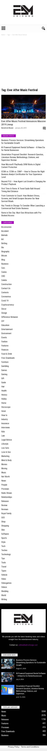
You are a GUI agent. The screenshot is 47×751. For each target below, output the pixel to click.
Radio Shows (6, 493)
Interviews (5, 427)
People (4, 485)
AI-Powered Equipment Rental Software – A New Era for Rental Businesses (23, 148)
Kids (3, 431)
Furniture (4, 362)
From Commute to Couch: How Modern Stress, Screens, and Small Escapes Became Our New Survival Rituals (20, 198)
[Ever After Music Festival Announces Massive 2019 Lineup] (23, 107)
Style (3, 542)
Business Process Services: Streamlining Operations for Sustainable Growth (22, 141)
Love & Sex (6, 452)
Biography (5, 251)
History (4, 395)
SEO (3, 517)
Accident (5, 231)
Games (4, 370)
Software (5, 534)
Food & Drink (6, 354)
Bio (2, 247)
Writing (4, 599)
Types (3, 570)
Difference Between (9, 317)
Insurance (5, 423)
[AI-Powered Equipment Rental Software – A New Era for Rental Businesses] (7, 677)
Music (3, 472)
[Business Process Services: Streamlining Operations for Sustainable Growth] (7, 664)
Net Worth (5, 476)
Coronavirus (6, 296)
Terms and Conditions (30, 747)
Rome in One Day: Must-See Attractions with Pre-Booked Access (21, 214)
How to (4, 415)
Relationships (6, 497)
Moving (4, 468)
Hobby (4, 399)
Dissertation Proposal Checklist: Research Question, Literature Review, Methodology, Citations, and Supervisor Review (22, 157)
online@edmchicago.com (28, 645)
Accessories (6, 227)
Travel (3, 566)
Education (5, 325)
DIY (2, 321)
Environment (6, 333)
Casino (4, 272)
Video (3, 579)
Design (4, 313)
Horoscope (5, 407)
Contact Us (5, 288)
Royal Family (6, 513)
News (3, 480)
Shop (3, 521)
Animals (4, 235)
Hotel (3, 411)
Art (2, 239)
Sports (4, 538)
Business (4, 264)
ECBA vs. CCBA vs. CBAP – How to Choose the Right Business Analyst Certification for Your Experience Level (23, 174)
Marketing (5, 456)
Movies (4, 464)
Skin (3, 530)
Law (3, 435)
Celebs (4, 280)
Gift (2, 378)
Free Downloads (8, 358)
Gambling (5, 366)
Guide (3, 382)
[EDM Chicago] (23, 12)
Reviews (4, 509)
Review (4, 505)
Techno (4, 550)
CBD (3, 276)
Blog (3, 259)
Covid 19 (4, 300)
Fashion (4, 341)
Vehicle (4, 575)
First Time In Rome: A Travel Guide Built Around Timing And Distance (20, 190)
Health (4, 390)
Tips (3, 558)
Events (4, 337)
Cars (3, 268)
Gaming (4, 374)
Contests (5, 292)
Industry (4, 419)
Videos (4, 587)
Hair (3, 386)
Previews (5, 489)
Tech (3, 546)
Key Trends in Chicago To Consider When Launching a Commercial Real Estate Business (23, 207)
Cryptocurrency (7, 304)
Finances (4, 350)
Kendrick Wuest (7, 128)
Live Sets (5, 448)
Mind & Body (6, 460)
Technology (6, 554)
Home (3, 35)
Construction (6, 284)
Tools (3, 562)
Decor (3, 309)
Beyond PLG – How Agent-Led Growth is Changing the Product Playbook (23, 182)
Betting (4, 243)
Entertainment (7, 329)
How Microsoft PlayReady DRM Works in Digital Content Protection (20, 165)
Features (4, 345)
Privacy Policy (13, 747)
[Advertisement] (23, 63)
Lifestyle (4, 444)
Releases (5, 501)
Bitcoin (4, 255)
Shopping (5, 525)
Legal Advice (6, 440)
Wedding (4, 591)
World (3, 595)
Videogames (6, 583)
